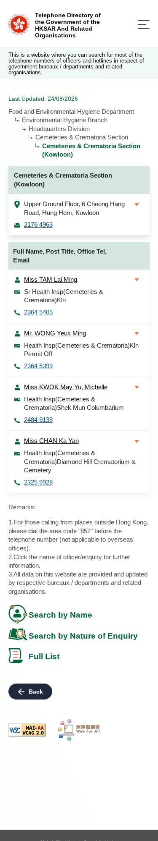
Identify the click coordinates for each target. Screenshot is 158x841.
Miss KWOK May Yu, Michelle (65, 386)
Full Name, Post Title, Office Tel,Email (60, 256)
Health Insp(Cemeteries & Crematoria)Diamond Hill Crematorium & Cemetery (80, 461)
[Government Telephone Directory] (18, 23)
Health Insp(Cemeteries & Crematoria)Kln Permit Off (81, 350)
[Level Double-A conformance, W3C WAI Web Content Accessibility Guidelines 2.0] (27, 729)
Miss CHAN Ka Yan (51, 440)
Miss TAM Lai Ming (50, 279)
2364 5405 (38, 312)
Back (36, 691)
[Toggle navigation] (144, 24)
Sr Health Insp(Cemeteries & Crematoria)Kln (63, 296)
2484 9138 (38, 419)
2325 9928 (38, 482)
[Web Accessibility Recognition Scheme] (79, 729)
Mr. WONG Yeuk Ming (55, 333)
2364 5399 (38, 365)
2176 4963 (38, 224)
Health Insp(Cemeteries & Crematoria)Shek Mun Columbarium (74, 403)
